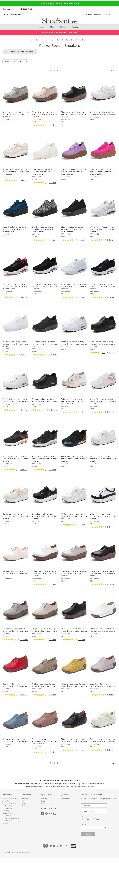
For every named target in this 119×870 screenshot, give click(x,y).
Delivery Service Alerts (10, 818)
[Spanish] (25, 9)
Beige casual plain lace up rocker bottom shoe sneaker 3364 (15, 573)
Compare (15, 92)
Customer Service (9, 803)
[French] (22, 9)
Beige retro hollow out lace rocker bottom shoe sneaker (15, 170)
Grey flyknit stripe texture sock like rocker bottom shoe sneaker (43, 229)
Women (41, 27)
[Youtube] (50, 813)
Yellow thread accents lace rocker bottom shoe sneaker (74, 685)
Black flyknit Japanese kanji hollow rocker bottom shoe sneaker (102, 286)
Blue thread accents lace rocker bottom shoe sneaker (15, 740)
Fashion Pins (7, 813)
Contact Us (6, 816)
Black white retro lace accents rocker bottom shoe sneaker (103, 516)
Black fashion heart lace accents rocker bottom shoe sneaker (45, 516)
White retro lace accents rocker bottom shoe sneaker (74, 515)
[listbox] (19, 61)
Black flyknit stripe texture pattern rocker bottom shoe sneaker (15, 458)
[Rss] (54, 813)
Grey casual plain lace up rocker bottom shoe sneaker (15, 630)
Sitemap (5, 823)
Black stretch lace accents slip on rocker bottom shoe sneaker (102, 573)
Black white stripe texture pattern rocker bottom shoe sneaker (45, 458)
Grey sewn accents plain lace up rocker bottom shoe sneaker (15, 114)
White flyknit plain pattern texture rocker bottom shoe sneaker (15, 344)
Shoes (63, 27)
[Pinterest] (46, 813)
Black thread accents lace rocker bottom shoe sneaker (74, 740)
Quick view (14, 88)
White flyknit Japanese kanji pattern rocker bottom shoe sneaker (103, 229)
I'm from (84, 824)
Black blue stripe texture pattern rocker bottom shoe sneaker (74, 458)
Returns (44, 801)
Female (86, 819)
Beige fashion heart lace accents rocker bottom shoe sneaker (15, 516)
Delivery (44, 799)
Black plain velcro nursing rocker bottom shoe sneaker (103, 343)
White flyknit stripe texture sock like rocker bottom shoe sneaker (44, 171)
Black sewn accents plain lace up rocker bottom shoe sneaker (74, 114)
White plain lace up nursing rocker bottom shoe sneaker (15, 400)
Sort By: (6, 61)
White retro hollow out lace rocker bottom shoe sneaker (103, 113)
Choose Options (16, 96)
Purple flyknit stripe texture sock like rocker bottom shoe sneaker (73, 171)
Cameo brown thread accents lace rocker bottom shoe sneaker (44, 741)
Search (89, 14)
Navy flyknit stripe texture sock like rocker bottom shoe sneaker (14, 229)
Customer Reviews (9, 799)
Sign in (97, 14)
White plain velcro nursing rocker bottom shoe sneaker (74, 343)
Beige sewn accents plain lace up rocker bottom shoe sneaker (44, 114)
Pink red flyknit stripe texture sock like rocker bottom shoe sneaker (103, 171)
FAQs (43, 803)
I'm (82, 816)
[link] (45, 125)
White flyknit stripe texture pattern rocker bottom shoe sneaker (103, 401)
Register (106, 14)
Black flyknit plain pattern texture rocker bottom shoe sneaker (44, 344)
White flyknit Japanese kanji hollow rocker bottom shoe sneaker (73, 286)
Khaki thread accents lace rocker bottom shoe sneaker (45, 685)
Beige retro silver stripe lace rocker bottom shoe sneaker (103, 740)
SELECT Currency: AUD (12, 14)
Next (113, 71)
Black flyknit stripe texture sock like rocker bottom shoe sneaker (73, 229)
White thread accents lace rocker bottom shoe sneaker (103, 630)
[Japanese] (28, 9)
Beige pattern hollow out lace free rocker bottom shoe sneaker (72, 401)
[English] (31, 9)
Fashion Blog (7, 806)
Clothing (75, 27)
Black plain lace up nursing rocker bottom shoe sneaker (45, 400)
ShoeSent (13, 852)
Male (97, 819)
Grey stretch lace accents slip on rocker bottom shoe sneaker (74, 573)
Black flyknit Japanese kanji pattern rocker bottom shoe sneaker (45, 286)
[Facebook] (42, 813)
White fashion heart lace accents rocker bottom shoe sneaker (103, 458)
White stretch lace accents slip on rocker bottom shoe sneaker (44, 573)
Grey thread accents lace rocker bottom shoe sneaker (103, 685)
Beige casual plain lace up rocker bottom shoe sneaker (45, 630)
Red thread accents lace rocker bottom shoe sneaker (15, 685)
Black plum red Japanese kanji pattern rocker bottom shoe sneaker (15, 286)
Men (52, 27)
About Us (5, 801)
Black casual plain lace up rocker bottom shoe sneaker (74, 630)
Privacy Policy (7, 821)
